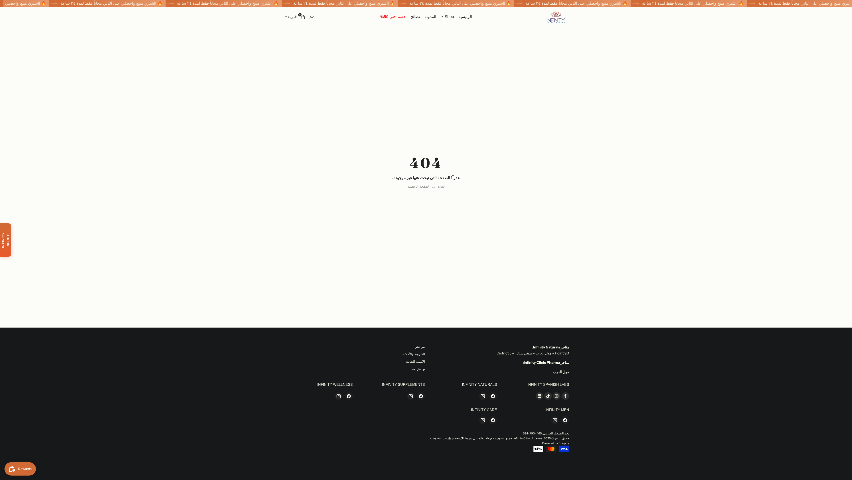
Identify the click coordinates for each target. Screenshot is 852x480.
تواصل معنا (417, 369)
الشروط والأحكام (413, 354)
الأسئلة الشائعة (415, 361)
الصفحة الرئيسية (419, 186)
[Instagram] (483, 396)
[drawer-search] (311, 16)
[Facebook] (493, 396)
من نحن (419, 346)
